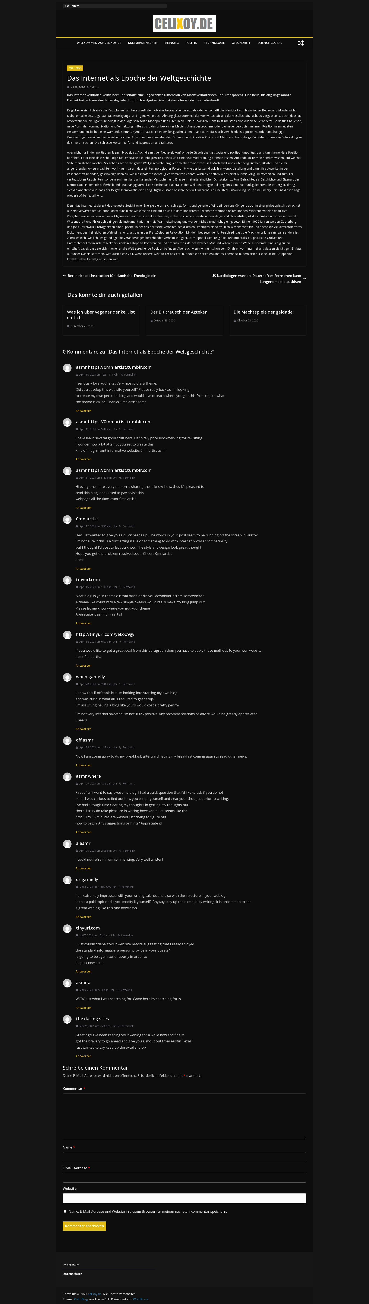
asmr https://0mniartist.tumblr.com (114, 367)
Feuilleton (75, 68)
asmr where (88, 776)
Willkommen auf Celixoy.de (99, 43)
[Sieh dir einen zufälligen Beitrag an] (301, 43)
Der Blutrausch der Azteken (179, 312)
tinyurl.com (88, 579)
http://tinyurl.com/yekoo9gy (105, 634)
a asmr (83, 843)
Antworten (84, 411)
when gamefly (90, 676)
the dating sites (92, 1018)
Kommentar (74, 1088)
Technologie (214, 43)
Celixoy (94, 87)
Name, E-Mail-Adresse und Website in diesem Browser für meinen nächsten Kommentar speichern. (148, 1211)
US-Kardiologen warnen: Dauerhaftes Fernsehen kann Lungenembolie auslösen (256, 278)
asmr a (83, 982)
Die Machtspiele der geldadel (264, 312)
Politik (191, 43)
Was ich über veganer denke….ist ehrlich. (101, 314)
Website (70, 1188)
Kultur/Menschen (143, 43)
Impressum (71, 1265)
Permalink (130, 374)
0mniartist (87, 519)
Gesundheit (241, 43)
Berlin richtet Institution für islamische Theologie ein (112, 275)
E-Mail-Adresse (76, 1168)
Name (69, 1147)
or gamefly (87, 879)
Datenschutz (72, 1274)
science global (270, 43)
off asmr (85, 740)
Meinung (171, 43)
